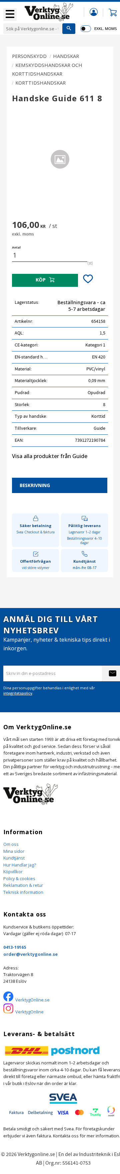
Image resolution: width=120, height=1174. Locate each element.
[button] (10, 14)
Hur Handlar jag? (19, 865)
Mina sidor (13, 851)
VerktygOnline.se (32, 1000)
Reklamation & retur (23, 885)
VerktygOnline (29, 1012)
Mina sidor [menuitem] (94, 11)
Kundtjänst (14, 858)
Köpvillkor (13, 872)
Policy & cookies (19, 878)
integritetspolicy (17, 693)
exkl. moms (105, 28)
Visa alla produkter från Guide (49, 456)
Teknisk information (23, 892)
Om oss (11, 844)
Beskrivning (35, 485)
